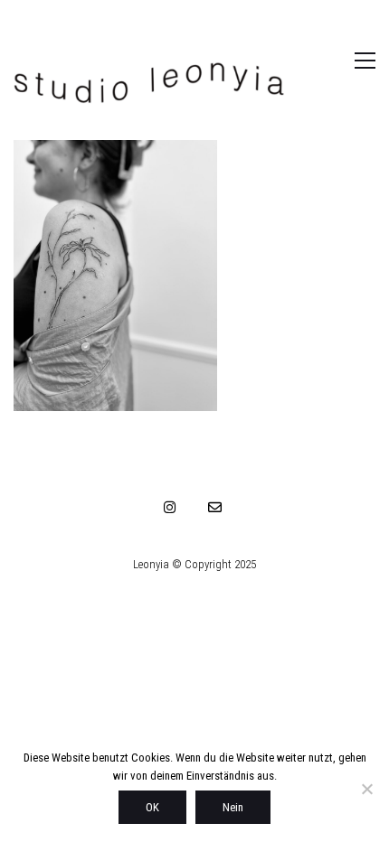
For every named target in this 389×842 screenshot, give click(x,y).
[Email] (215, 507)
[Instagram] (170, 507)
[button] (346, 60)
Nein (233, 807)
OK (152, 807)
